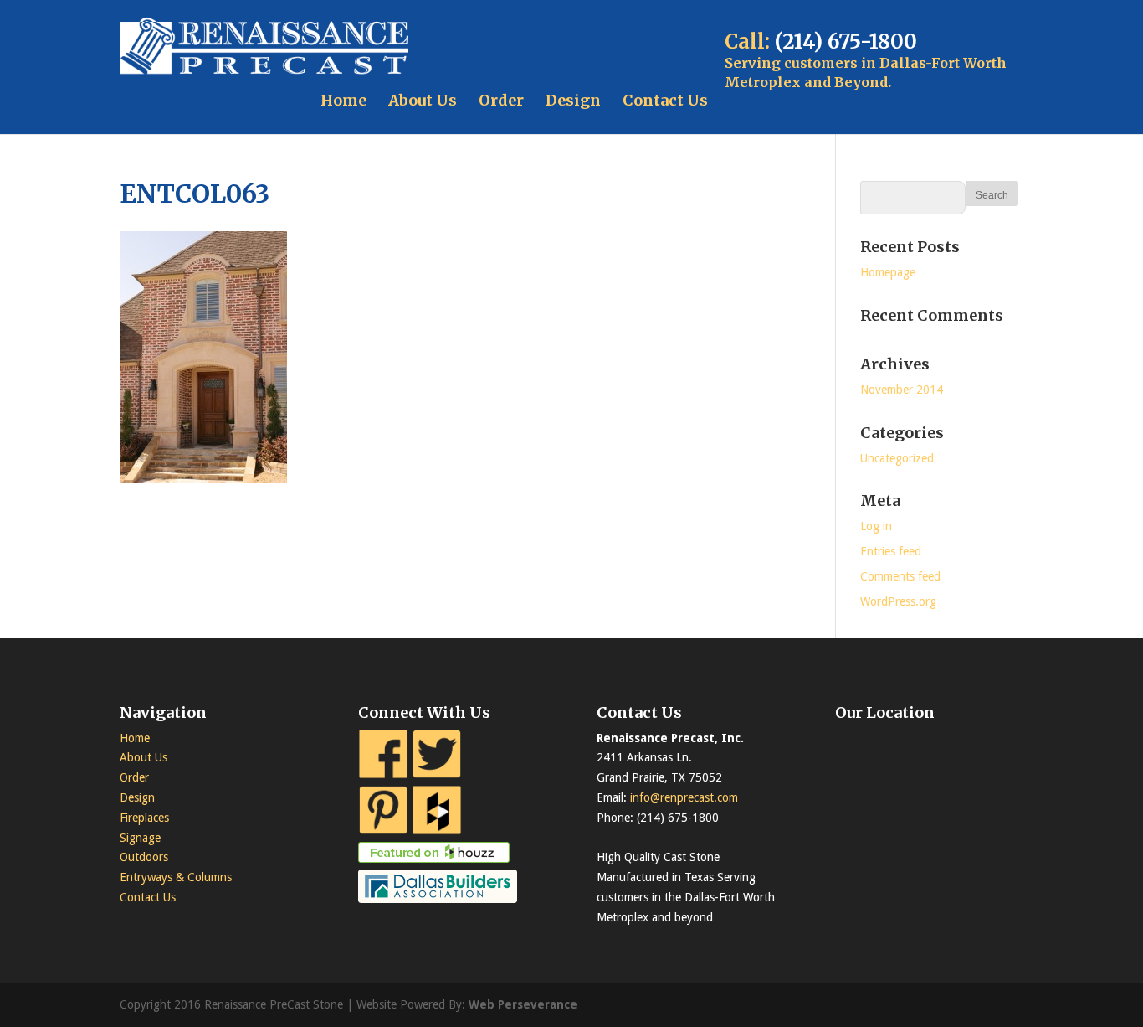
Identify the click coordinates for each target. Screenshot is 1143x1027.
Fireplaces (144, 817)
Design (573, 100)
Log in (876, 526)
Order (501, 100)
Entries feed (890, 551)
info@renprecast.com (684, 797)
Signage (140, 837)
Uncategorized (897, 458)
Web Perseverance (523, 1004)
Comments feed (900, 576)
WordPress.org (898, 601)
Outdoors (144, 857)
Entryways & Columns (176, 877)
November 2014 (901, 389)
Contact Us (665, 100)
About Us (422, 100)
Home (343, 100)
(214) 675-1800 (846, 41)
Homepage (887, 272)
